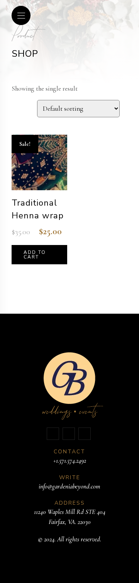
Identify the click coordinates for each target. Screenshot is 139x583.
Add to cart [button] (35, 254)
